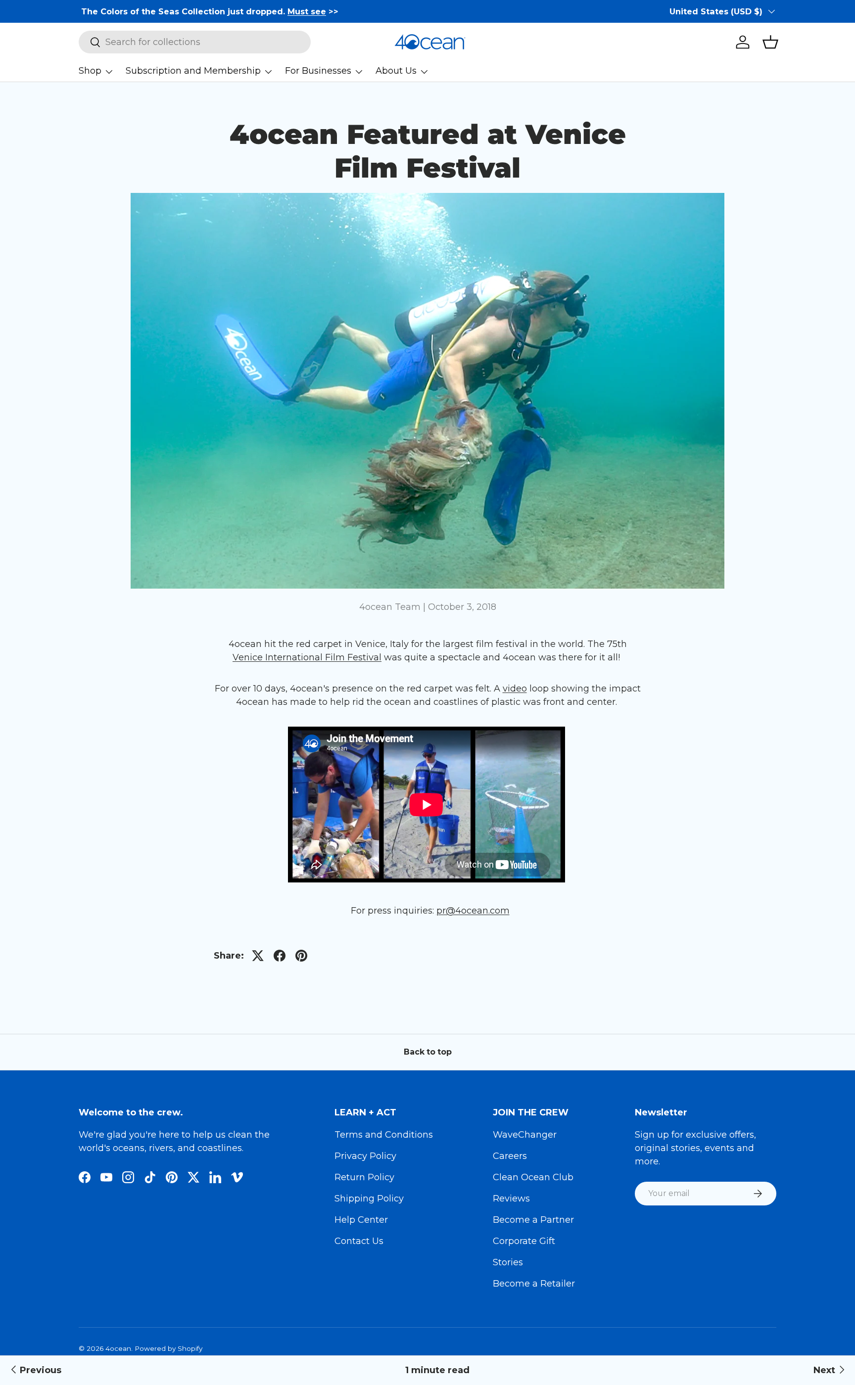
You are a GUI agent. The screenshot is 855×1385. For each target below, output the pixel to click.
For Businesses (318, 70)
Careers (510, 1156)
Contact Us (358, 1241)
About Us (396, 70)
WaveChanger (525, 1134)
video (515, 688)
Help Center (361, 1219)
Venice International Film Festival (307, 657)
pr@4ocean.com (473, 910)
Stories (508, 1262)
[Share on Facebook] (279, 956)
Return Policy (364, 1177)
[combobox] (195, 42)
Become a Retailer (534, 1283)
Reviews (511, 1198)
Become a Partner (533, 1219)
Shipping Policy (369, 1198)
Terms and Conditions (383, 1134)
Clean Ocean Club (533, 1177)
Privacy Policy (365, 1156)
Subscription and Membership (193, 70)
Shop (90, 70)
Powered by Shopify (168, 1348)
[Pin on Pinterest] (301, 956)
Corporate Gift (524, 1241)
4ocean (118, 1348)
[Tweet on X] (258, 956)
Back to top (428, 1052)
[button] (770, 42)
